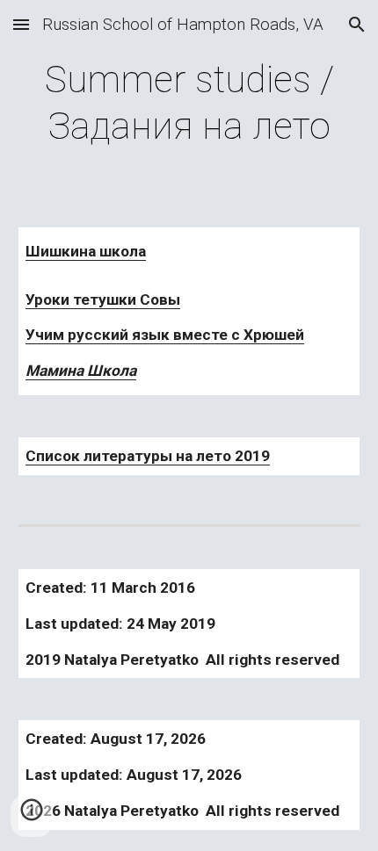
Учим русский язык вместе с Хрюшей (164, 334)
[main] (189, 103)
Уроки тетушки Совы (102, 299)
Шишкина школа (85, 251)
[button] (21, 24)
